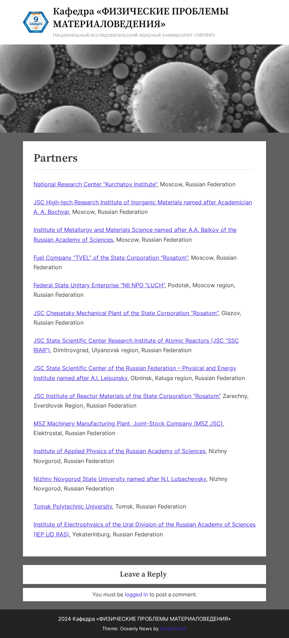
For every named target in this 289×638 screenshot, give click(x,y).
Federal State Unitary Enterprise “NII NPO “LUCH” (99, 285)
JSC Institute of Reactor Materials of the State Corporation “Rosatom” (127, 395)
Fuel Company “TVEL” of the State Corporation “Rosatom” (110, 257)
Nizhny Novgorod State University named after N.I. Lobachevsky (119, 478)
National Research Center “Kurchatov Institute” (95, 184)
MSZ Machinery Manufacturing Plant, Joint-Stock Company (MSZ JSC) (128, 423)
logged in (136, 594)
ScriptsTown (173, 628)
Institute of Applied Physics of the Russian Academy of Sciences (119, 451)
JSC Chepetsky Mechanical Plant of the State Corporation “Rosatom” (125, 313)
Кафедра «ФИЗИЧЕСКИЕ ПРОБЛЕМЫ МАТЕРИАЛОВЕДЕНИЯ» (141, 17)
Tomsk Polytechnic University (72, 506)
